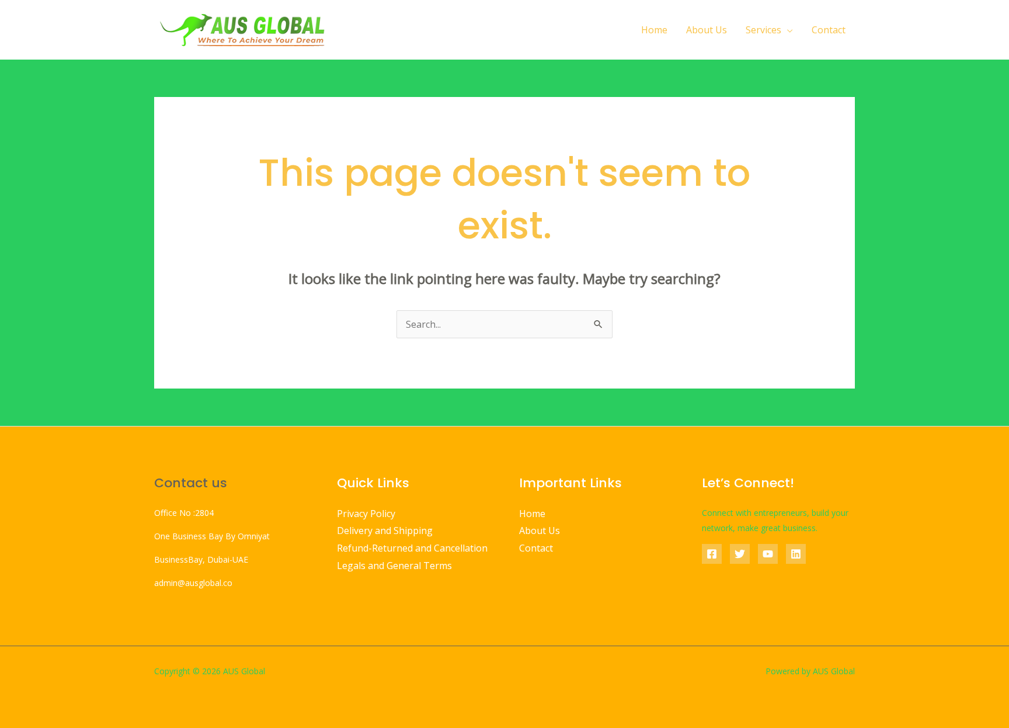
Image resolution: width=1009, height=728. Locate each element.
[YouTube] (768, 554)
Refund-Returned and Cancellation (412, 548)
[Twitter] (740, 554)
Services (763, 29)
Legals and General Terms (394, 565)
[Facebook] (712, 554)
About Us (706, 29)
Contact (829, 29)
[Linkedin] (796, 554)
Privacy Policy (366, 513)
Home (654, 29)
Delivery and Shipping (385, 530)
